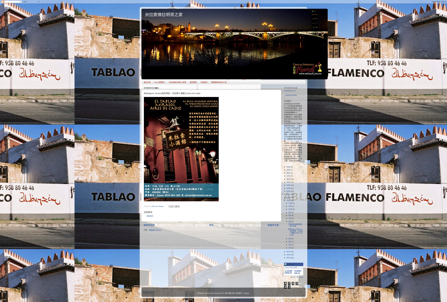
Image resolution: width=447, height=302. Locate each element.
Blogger (246, 293)
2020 (289, 185)
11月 (290, 206)
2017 (289, 194)
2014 (289, 252)
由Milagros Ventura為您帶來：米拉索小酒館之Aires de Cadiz (295, 232)
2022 (289, 179)
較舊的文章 (273, 225)
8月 (289, 215)
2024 (289, 173)
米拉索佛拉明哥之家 (164, 14)
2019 (289, 188)
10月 (290, 209)
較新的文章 (149, 225)
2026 (289, 167)
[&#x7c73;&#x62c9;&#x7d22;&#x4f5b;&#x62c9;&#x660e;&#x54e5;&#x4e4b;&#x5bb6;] (289, 273)
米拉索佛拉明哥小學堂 (177, 82)
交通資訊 (203, 82)
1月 (289, 248)
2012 (289, 258)
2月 (289, 245)
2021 (289, 182)
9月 (289, 212)
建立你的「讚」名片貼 (296, 277)
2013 (289, 255)
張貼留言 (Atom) (155, 230)
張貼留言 (150, 216)
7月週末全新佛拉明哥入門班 (295, 225)
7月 (289, 218)
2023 (289, 176)
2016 (289, 197)
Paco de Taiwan (290, 267)
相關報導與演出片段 (219, 82)
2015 (289, 200)
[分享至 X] (174, 206)
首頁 (211, 225)
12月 (290, 203)
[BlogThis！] (172, 206)
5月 (289, 239)
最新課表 (193, 82)
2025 (289, 170)
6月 (289, 221)
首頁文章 (147, 82)
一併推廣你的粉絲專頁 (290, 95)
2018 (289, 191)
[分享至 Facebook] (176, 206)
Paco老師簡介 (159, 82)
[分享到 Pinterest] (178, 206)
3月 (289, 242)
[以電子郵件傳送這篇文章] (170, 206)
